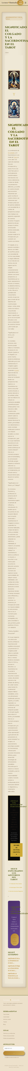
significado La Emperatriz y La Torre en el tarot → (14, 976)
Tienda (5, 1022)
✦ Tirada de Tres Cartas (15, 883)
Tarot (15, 157)
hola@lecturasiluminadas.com (12, 1057)
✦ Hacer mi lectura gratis (15, 939)
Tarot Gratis (20, 2)
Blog (4, 1024)
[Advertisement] (14, 63)
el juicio (16, 370)
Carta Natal (6, 1017)
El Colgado (11, 153)
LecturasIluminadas (9, 3)
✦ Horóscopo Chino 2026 (15, 887)
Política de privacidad (8, 1035)
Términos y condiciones (9, 1033)
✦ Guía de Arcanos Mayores (15, 891)
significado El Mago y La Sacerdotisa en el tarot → (14, 968)
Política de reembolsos (9, 1038)
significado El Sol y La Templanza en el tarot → (14, 960)
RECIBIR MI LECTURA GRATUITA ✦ (16, 850)
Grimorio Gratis (7, 1019)
